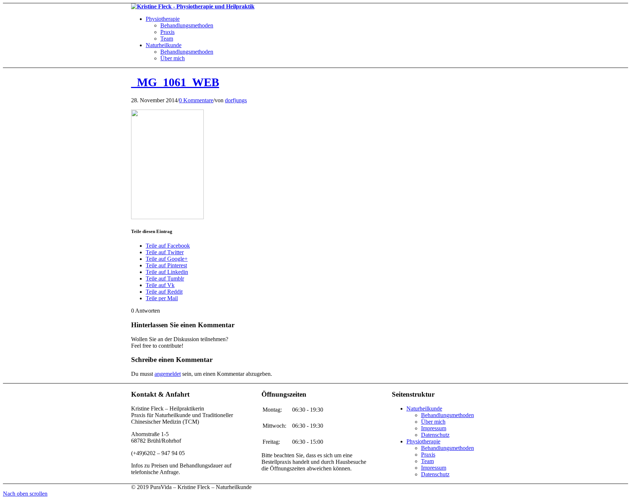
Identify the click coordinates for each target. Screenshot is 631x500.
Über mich (433, 422)
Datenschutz (435, 435)
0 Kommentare (196, 100)
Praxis (428, 454)
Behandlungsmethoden (447, 415)
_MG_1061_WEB (175, 82)
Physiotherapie (423, 441)
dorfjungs (236, 100)
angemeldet (167, 374)
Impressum (433, 428)
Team (427, 461)
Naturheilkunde (424, 408)
